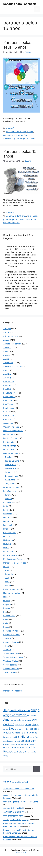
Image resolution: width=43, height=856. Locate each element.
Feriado (6, 521)
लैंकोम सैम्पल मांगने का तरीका (13, 816)
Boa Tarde (7, 400)
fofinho (32, 737)
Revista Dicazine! (19, 782)
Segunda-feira (11, 476)
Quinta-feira (10, 468)
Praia (5, 623)
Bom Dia (7, 412)
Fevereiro (9, 574)
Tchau (6, 646)
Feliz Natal (8, 517)
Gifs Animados (9, 533)
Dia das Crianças (10, 438)
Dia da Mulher (9, 434)
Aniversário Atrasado (12, 366)
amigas (26, 710)
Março (8, 585)
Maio (7, 582)
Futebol (6, 529)
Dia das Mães (9, 442)
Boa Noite (7, 389)
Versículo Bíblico (10, 661)
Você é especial (10, 665)
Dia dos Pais (8, 449)
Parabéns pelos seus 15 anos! (17, 44)
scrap (20, 751)
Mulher (32, 744)
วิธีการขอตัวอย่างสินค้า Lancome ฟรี (18, 788)
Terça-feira (10, 483)
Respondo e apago (11, 635)
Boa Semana (9, 397)
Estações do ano (10, 491)
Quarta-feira (10, 465)
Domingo (9, 457)
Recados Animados (12, 631)
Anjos (5, 370)
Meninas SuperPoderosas (14, 559)
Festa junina (8, 525)
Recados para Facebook (19, 4)
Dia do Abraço (9, 446)
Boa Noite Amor (10, 393)
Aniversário (11, 128)
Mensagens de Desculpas (14, 563)
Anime (6, 359)
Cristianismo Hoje (11, 427)
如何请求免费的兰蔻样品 (13, 808)
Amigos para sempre (12, 344)
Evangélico (8, 502)
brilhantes (28, 720)
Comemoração (19, 725)
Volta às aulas (9, 672)
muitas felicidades (9, 744)
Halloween (8, 540)
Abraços (7, 329)
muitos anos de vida (22, 744)
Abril (7, 570)
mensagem (29, 740)
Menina (18, 741)
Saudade (7, 638)
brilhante (20, 720)
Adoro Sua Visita (10, 336)
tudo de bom (31, 219)
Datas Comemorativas (13, 431)
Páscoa (6, 608)
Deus (12, 728)
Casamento (8, 423)
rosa (15, 752)
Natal (5, 597)
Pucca (6, 627)
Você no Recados (11, 668)
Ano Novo (7, 374)
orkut (6, 747)
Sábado (8, 472)
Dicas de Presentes (12, 487)
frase (37, 737)
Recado (8, 751)
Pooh (5, 619)
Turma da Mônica (11, 653)
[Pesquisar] (36, 769)
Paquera (7, 604)
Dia (17, 729)
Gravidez (7, 536)
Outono (8, 499)
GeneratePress (21, 852)
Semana (27, 752)
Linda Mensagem (11, 555)
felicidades (32, 216)
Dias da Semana (10, 453)
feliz (18, 732)
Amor (5, 351)
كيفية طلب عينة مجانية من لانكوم (16, 820)
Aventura (7, 378)
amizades (31, 715)
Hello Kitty (7, 544)
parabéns (15, 747)
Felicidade (7, 514)
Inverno (8, 495)
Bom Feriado (8, 415)
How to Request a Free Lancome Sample (21, 802)
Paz (5, 612)
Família (6, 510)
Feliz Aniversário (29, 732)
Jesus (11, 741)
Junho (8, 578)
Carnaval (7, 419)
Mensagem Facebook (12, 691)
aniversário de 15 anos (16, 132)
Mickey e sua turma (12, 589)
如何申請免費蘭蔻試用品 (13, 812)
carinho (8, 724)
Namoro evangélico (11, 593)
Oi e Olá (6, 601)
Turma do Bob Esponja (13, 657)
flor (20, 736)
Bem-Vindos (8, 381)
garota (6, 741)
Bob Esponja (8, 408)
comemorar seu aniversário (15, 135)
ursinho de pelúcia (11, 223)
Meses (6, 567)
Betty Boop (8, 385)
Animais (6, 355)
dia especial (23, 729)
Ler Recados (8, 551)
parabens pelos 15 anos (24, 138)
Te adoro (7, 650)
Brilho (35, 719)
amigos (8, 715)
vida (5, 755)
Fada (5, 506)
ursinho (33, 752)
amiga (17, 710)
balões (30, 132)
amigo (35, 710)
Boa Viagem (8, 404)
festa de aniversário (10, 737)
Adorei (6, 332)
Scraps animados (11, 642)
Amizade (7, 347)
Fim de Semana (12, 461)
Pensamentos (9, 616)
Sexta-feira (10, 480)
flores (26, 736)
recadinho (30, 747)
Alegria (6, 340)
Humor (6, 548)
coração (30, 724)
